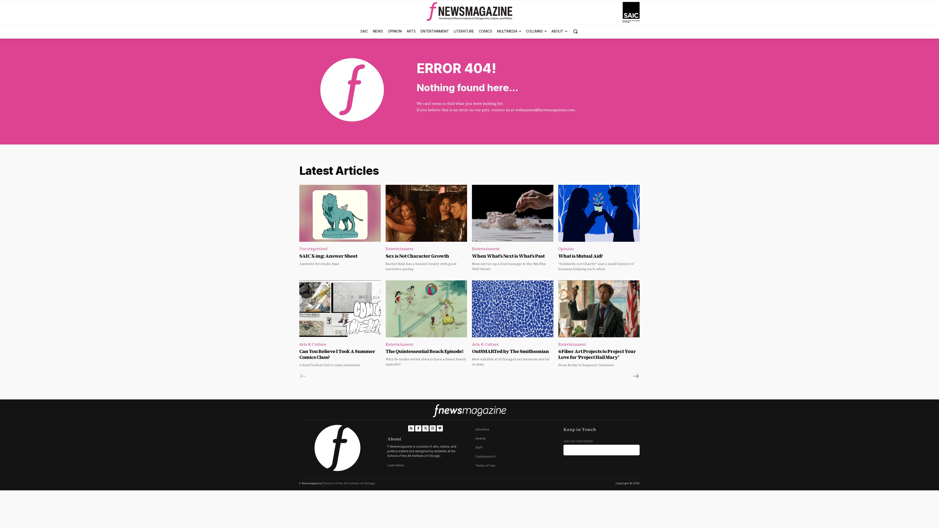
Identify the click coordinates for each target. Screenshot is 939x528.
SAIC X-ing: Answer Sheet (328, 256)
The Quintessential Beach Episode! (425, 351)
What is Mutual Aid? (580, 256)
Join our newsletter (578, 441)
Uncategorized (313, 248)
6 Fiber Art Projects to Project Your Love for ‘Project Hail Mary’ (597, 354)
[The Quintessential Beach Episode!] (426, 308)
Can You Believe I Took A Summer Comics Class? (337, 354)
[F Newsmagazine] (631, 12)
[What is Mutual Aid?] (599, 213)
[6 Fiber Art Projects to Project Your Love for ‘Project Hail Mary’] (599, 308)
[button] (575, 31)
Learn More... (396, 465)
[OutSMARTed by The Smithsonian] (512, 308)
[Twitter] (425, 428)
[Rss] (411, 428)
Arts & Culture (312, 344)
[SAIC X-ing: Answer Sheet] (340, 213)
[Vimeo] (440, 428)
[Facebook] (418, 428)
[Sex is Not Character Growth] (426, 213)
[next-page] (636, 376)
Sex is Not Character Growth (417, 256)
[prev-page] (303, 376)
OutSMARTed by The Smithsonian (510, 351)
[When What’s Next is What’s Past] (512, 213)
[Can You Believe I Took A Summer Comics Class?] (340, 308)
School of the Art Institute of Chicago (349, 483)
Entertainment (399, 248)
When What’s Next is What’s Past (508, 256)
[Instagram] (433, 428)
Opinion (566, 248)
